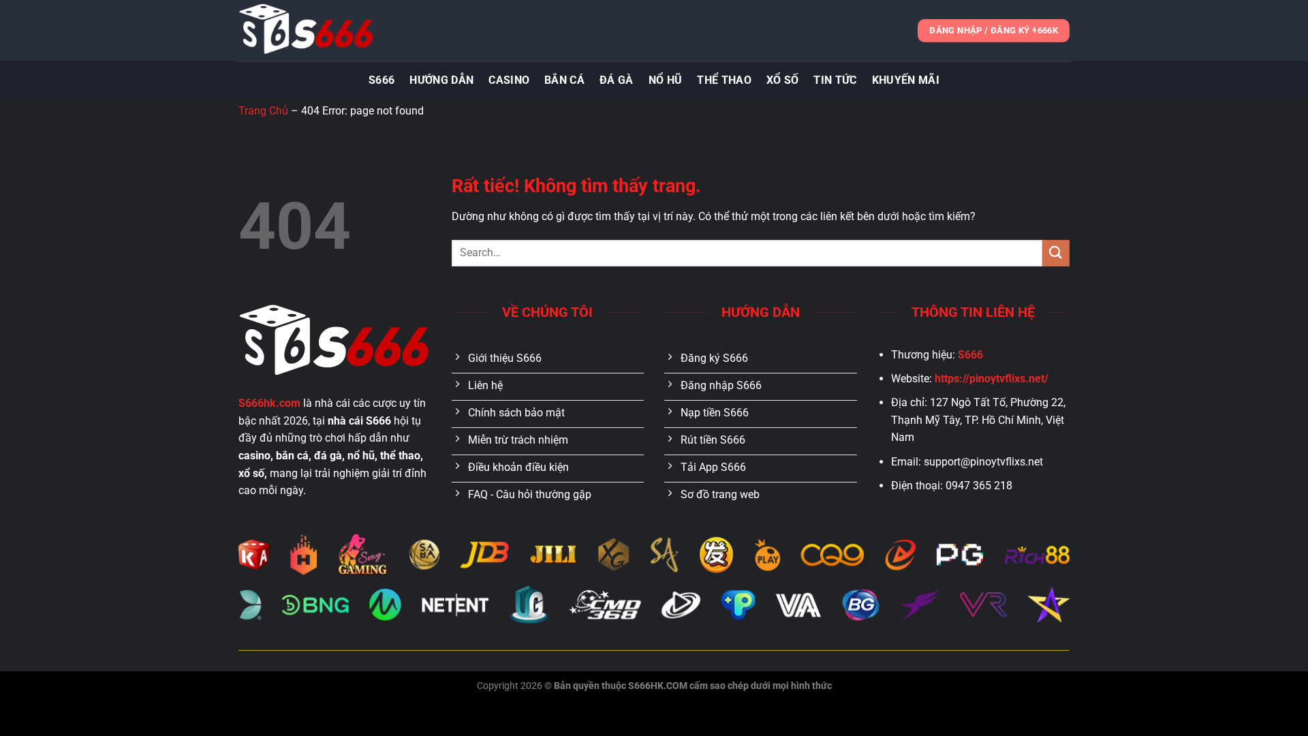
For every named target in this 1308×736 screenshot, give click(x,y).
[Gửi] (1056, 253)
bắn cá (564, 80)
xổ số (782, 80)
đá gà (617, 80)
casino (508, 80)
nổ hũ (666, 80)
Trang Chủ (263, 110)
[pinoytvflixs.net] (306, 30)
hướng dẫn (441, 80)
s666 (381, 80)
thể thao (724, 80)
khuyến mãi (905, 80)
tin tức (834, 80)
